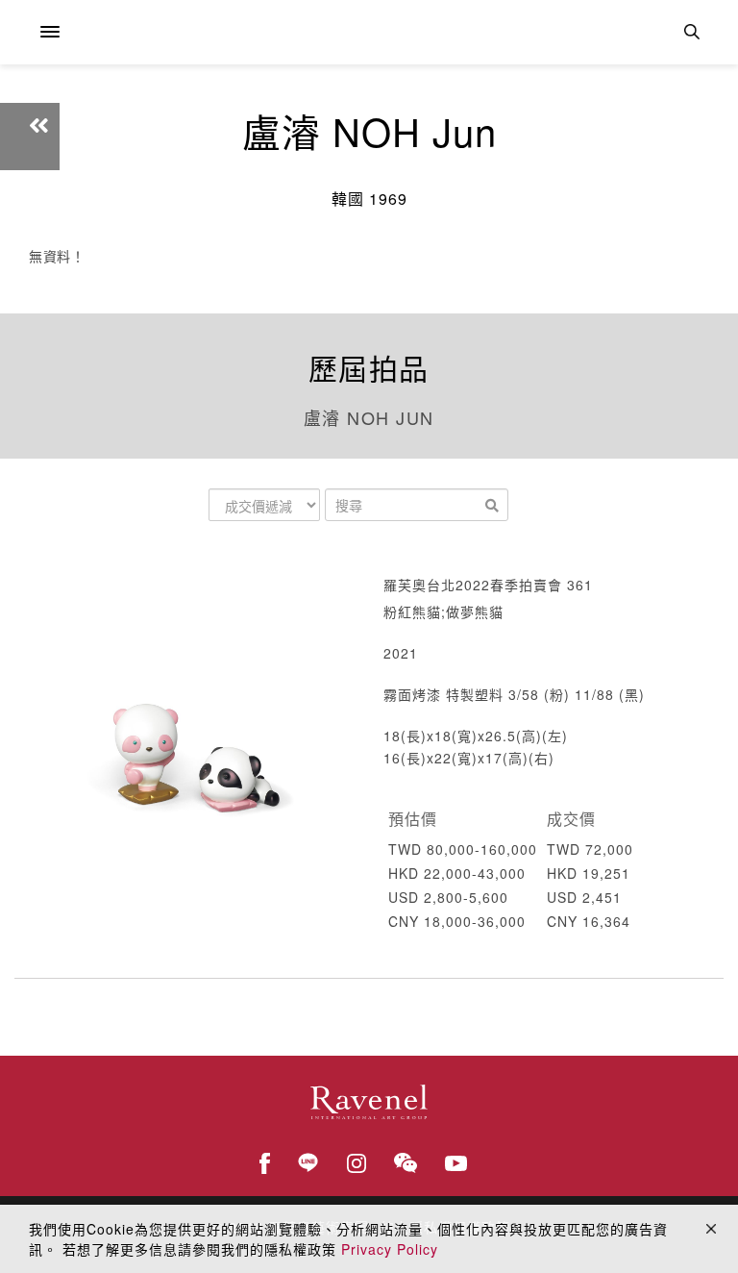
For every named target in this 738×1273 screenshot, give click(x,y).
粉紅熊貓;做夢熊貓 (443, 611)
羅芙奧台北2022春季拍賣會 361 (488, 584)
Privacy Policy (389, 1249)
